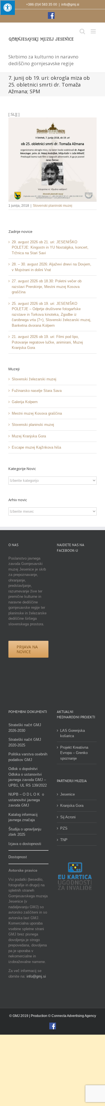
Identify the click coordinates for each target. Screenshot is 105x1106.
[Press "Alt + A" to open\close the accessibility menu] (7, 7)
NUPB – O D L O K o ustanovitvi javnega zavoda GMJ (26, 799)
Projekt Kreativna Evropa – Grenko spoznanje (74, 752)
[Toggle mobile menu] (94, 31)
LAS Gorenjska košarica (72, 733)
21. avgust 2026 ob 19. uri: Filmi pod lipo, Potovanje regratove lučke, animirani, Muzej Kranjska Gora (47, 342)
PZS (63, 828)
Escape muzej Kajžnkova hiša (36, 447)
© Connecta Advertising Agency (72, 1016)
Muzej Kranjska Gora (29, 436)
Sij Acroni (68, 817)
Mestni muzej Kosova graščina (37, 413)
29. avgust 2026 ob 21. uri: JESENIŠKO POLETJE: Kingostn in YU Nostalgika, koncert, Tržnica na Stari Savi (50, 247)
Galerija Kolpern (25, 402)
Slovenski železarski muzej (34, 379)
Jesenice (67, 794)
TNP (63, 840)
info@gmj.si (70, 4)
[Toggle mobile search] (82, 31)
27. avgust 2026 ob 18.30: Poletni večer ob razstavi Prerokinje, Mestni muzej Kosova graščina (46, 286)
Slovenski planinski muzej (52, 206)
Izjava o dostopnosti (24, 844)
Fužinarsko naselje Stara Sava (37, 391)
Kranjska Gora (71, 805)
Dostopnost (17, 857)
